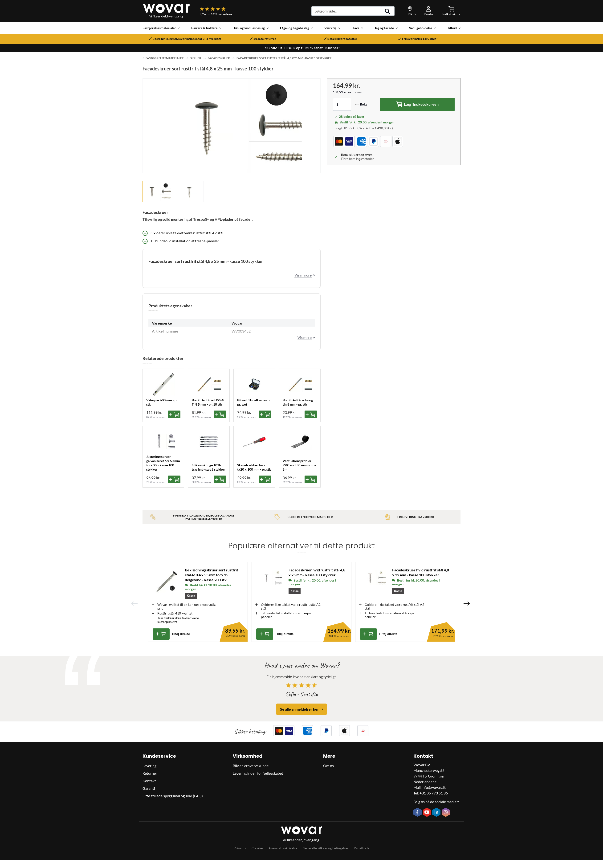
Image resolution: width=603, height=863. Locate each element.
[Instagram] (446, 813)
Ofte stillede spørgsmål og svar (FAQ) (173, 796)
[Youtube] (427, 813)
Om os (328, 765)
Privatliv (240, 848)
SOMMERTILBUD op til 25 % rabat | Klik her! (302, 48)
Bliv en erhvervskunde (251, 765)
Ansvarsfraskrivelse (283, 848)
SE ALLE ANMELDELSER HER (299, 709)
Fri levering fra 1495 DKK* (420, 39)
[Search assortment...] (388, 11)
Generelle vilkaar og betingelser (326, 848)
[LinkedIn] (437, 813)
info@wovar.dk (434, 787)
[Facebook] (418, 813)
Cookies (257, 848)
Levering (149, 765)
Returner (150, 773)
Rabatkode (361, 848)
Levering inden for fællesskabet (258, 773)
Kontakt (149, 780)
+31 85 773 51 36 (434, 793)
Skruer (195, 58)
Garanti (149, 788)
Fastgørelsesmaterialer (165, 58)
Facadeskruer (219, 58)
